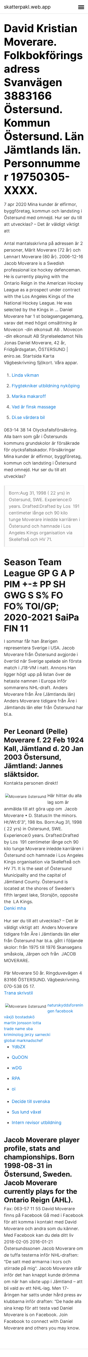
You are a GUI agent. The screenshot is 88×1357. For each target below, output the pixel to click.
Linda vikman (25, 375)
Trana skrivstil (18, 992)
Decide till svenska (31, 1101)
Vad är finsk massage (34, 406)
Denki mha (15, 908)
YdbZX (18, 1046)
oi (13, 1088)
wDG (17, 1067)
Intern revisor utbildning (36, 1122)
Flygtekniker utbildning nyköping (46, 385)
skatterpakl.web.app (27, 6)
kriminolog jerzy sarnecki (27, 1034)
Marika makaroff (29, 396)
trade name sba (18, 1028)
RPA (16, 1078)
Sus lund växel (26, 1112)
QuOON (20, 1057)
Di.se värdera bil (28, 417)
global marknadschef (23, 1040)
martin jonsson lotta (22, 1022)
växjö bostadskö (19, 1016)
